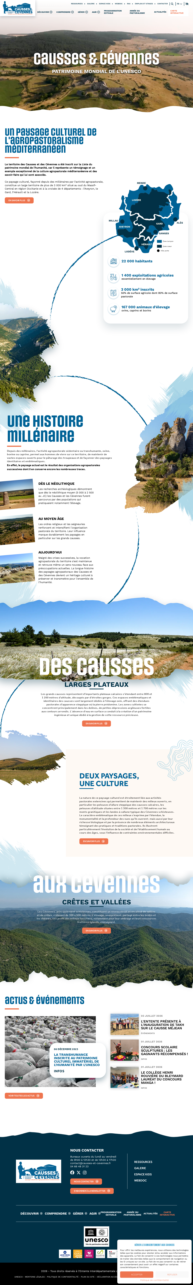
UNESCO (18, 1277)
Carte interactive (177, 12)
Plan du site (88, 1277)
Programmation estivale (113, 12)
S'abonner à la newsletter (89, 1191)
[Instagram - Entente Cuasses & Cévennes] (84, 1173)
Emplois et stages (144, 4)
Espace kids (104, 4)
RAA (128, 4)
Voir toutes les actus (21, 1095)
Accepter (136, 1274)
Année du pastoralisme (137, 12)
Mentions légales (35, 1277)
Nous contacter (84, 1181)
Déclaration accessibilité (111, 1277)
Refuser (172, 1274)
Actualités (160, 12)
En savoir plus (16, 200)
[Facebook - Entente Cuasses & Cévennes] (72, 1173)
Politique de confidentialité (154, 1280)
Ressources (77, 4)
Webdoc (118, 4)
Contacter (162, 4)
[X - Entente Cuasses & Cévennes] (79, 1173)
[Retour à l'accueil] (17, 8)
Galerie (91, 4)
